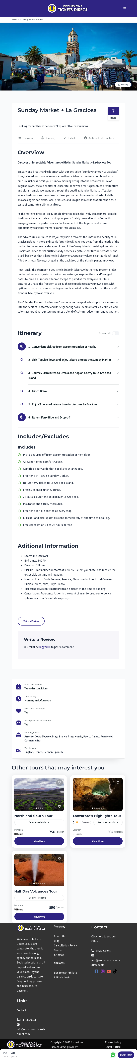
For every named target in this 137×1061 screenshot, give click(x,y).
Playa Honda (75, 736)
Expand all (105, 333)
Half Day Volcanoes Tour (35, 891)
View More (39, 841)
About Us (59, 936)
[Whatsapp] (113, 1054)
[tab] (36, 808)
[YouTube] (109, 971)
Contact (58, 950)
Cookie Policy (113, 1042)
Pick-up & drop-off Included (38, 720)
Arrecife (29, 736)
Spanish (58, 752)
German (48, 752)
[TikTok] (115, 971)
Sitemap (59, 955)
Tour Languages (32, 748)
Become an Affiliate (65, 973)
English (29, 752)
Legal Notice (113, 1047)
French (38, 752)
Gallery (124, 84)
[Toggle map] (59, 806)
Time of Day (30, 696)
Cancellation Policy (65, 945)
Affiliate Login (62, 977)
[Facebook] (96, 971)
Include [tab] (72, 138)
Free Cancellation (33, 684)
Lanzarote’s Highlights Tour (97, 816)
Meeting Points (32, 732)
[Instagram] (103, 971)
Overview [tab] (28, 138)
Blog (56, 941)
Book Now (126, 1054)
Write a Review (31, 621)
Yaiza (37, 740)
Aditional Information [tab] (101, 138)
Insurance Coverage (35, 708)
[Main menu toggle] (125, 8)
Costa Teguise (43, 736)
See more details (37, 822)
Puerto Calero (91, 736)
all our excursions (77, 126)
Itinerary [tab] (50, 138)
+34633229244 (28, 1020)
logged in (44, 647)
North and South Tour (33, 816)
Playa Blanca (59, 736)
